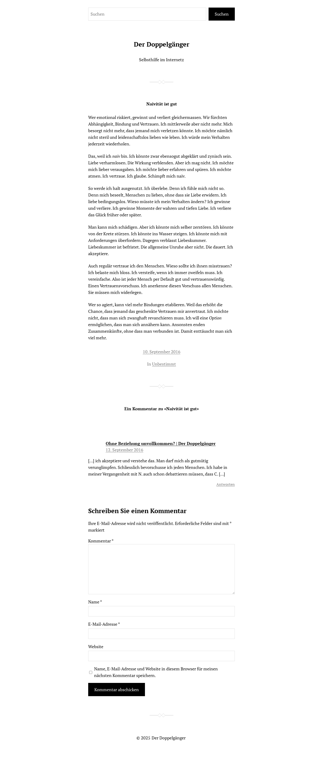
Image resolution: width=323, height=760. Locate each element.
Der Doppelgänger (161, 44)
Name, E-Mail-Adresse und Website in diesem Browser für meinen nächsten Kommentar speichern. (156, 672)
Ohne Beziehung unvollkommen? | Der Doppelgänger (161, 443)
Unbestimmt (164, 364)
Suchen (222, 14)
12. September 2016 (124, 450)
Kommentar (100, 541)
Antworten (225, 484)
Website (95, 646)
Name (95, 602)
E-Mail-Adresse (104, 624)
